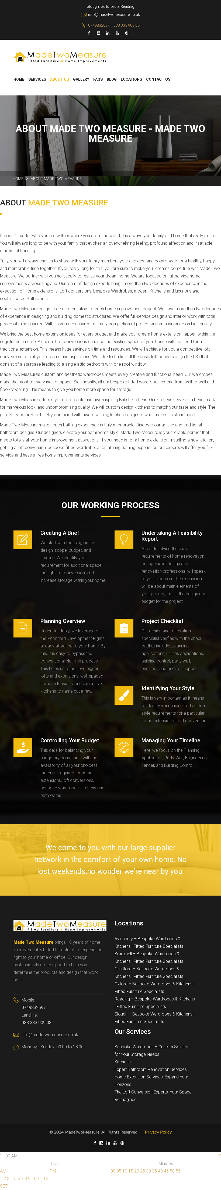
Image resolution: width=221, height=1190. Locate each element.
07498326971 (100, 25)
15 (130, 1171)
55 (178, 1171)
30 (148, 1171)
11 (39, 1178)
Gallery (81, 79)
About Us (59, 79)
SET (4, 1186)
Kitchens (123, 1061)
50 (172, 1171)
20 (136, 1171)
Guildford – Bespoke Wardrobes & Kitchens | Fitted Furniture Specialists (149, 972)
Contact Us (158, 79)
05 (118, 1171)
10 (34, 1178)
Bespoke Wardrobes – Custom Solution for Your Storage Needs (152, 1050)
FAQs (98, 79)
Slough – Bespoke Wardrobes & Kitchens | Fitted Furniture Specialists (154, 1017)
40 (160, 1171)
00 (112, 1171)
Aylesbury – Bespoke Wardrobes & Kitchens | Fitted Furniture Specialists (149, 942)
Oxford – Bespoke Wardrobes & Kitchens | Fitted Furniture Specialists (154, 987)
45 (166, 1171)
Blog (112, 79)
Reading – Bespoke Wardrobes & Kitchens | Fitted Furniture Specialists (155, 1002)
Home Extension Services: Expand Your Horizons (151, 1080)
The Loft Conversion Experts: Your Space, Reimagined (153, 1095)
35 (154, 1171)
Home (18, 79)
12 (45, 1178)
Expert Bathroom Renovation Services (151, 1069)
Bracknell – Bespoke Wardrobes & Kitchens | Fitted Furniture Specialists (149, 957)
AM (3, 1171)
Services (37, 79)
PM (53, 1171)
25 (142, 1171)
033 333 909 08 (126, 25)
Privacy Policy (158, 1132)
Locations (131, 79)
